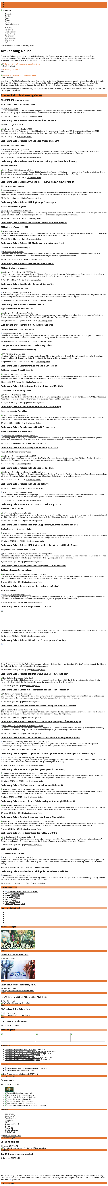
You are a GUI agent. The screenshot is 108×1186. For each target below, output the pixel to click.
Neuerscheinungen (12, 24)
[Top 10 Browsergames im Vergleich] (23, 1148)
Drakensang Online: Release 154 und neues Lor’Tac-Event (28, 468)
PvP (6, 42)
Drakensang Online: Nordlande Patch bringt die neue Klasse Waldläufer (34, 871)
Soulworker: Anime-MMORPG (14, 955)
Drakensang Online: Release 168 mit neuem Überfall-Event (28, 120)
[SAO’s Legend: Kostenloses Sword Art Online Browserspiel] (20, 1103)
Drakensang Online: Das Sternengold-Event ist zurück (26, 606)
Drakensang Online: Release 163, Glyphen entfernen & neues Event (32, 243)
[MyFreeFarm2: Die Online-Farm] (16, 1003)
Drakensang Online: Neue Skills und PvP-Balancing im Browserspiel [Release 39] (38, 801)
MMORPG (8, 28)
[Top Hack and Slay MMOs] (19, 1070)
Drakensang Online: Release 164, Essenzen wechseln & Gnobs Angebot (34, 223)
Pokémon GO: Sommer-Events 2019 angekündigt (23, 1058)
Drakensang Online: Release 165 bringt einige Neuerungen (28, 202)
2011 (30, 867)
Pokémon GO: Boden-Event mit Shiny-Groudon (22, 1054)
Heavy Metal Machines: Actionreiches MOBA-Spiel (24, 997)
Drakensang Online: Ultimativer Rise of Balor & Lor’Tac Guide (30, 366)
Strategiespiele (10, 32)
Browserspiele (7, 1080)
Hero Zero (9, 1120)
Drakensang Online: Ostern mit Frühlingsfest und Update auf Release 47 (35, 690)
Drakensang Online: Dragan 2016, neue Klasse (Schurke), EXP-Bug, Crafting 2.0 (37, 182)
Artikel (7, 22)
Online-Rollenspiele (10, 1142)
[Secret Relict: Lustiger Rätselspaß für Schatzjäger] (9, 1091)
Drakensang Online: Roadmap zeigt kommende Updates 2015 (29, 447)
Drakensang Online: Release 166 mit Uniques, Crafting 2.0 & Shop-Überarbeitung (39, 161)
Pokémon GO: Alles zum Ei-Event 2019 (19, 1056)
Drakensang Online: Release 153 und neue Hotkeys (25, 484)
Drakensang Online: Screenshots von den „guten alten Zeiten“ (30, 586)
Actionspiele (9, 36)
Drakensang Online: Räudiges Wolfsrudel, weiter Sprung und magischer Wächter (38, 706)
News (7, 18)
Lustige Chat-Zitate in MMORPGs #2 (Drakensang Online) (28, 325)
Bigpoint (45, 867)
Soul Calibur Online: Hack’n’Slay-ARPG (18, 985)
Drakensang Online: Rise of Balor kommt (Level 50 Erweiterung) (31, 407)
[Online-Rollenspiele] (11, 1136)
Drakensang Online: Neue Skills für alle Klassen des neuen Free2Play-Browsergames (40, 737)
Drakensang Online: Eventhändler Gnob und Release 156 (27, 284)
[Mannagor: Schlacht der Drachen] (19, 1095)
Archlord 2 (9, 1128)
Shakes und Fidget (12, 1124)
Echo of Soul (9, 1114)
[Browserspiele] (19, 1074)
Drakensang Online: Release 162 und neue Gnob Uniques (27, 264)
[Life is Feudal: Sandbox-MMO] (16, 1015)
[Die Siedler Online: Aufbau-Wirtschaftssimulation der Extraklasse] (19, 1101)
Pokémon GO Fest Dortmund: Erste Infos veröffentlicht (25, 1052)
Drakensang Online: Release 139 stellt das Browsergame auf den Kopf (33, 640)
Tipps (7, 20)
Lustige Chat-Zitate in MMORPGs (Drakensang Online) (26, 345)
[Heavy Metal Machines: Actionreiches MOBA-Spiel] (17, 991)
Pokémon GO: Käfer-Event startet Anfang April (22, 1060)
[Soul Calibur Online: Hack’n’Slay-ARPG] (18, 979)
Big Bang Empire (11, 1130)
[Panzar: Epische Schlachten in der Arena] (18, 1099)
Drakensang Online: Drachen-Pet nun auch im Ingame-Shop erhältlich (33, 817)
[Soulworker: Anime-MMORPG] (18, 949)
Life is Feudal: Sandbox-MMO (14, 1021)
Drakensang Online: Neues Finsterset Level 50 (22, 304)
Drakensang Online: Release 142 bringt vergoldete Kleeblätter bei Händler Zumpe (39, 545)
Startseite (8, 14)
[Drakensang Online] (21, 892)
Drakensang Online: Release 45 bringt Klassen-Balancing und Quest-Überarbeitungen (41, 722)
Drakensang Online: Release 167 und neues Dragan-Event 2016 (30, 141)
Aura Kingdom (10, 1118)
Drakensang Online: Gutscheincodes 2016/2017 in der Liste (28, 427)
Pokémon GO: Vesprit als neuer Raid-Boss (20, 1050)
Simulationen (10, 34)
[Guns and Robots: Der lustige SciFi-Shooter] (19, 1093)
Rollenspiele (9, 30)
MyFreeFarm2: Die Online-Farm (15, 1009)
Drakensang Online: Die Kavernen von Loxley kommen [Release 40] (32, 785)
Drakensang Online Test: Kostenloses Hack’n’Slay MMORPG (29, 833)
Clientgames (9, 40)
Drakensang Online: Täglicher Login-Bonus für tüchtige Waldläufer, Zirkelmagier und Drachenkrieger (48, 753)
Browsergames (10, 38)
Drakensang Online (35, 116)
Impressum (9, 1183)
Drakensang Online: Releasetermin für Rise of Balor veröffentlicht (32, 386)
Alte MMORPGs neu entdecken (15, 100)
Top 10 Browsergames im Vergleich (17, 1154)
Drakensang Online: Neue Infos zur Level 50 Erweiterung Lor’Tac (31, 504)
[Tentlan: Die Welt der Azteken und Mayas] (25, 1105)
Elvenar (8, 1126)
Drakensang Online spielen (15, 904)
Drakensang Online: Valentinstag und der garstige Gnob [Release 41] (33, 769)
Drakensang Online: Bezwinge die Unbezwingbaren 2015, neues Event (33, 566)
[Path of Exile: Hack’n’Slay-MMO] (20, 1097)
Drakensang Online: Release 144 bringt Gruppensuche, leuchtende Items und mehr (39, 525)
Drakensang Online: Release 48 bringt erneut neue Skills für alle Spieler (34, 674)
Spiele (7, 16)
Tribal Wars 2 (10, 1132)
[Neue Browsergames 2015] (27, 1068)
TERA (7, 1122)
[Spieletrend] (54, 10)
